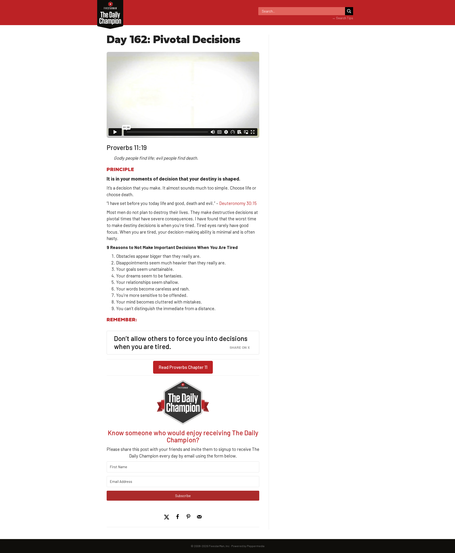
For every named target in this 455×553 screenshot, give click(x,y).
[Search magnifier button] (349, 11)
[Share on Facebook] (177, 516)
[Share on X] (166, 516)
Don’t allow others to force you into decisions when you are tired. (180, 342)
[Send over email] (199, 516)
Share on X (240, 347)
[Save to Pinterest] (188, 516)
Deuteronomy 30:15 (238, 203)
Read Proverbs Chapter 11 (183, 367)
